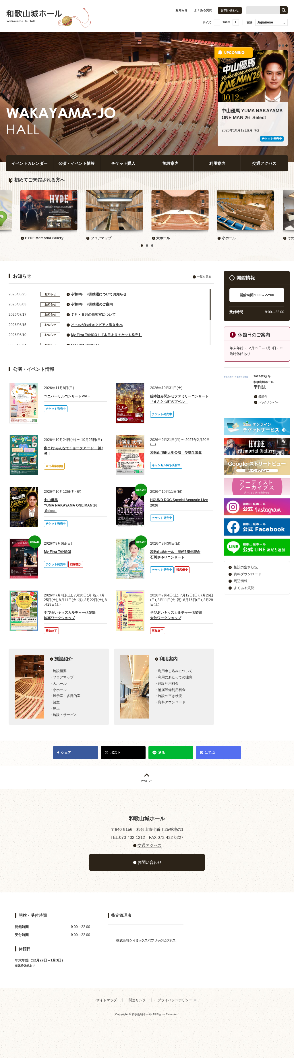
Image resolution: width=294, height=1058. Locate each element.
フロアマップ (101, 238)
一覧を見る (204, 276)
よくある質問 (203, 10)
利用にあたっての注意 (175, 677)
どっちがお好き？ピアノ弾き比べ (97, 325)
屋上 (56, 708)
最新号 (262, 396)
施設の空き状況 (170, 696)
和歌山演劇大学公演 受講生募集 (176, 453)
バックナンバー (268, 402)
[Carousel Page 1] (279, 45)
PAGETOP (147, 777)
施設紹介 (63, 658)
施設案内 (171, 163)
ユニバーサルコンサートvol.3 (67, 396)
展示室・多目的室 (66, 696)
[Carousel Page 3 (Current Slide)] (286, 45)
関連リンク (137, 1000)
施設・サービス (65, 715)
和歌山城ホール (69, 16)
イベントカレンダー (29, 163)
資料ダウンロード (171, 702)
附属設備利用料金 (171, 690)
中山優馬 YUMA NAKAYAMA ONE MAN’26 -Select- (72, 505)
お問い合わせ (230, 10)
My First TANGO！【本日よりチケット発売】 (106, 335)
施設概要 (60, 671)
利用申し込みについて (175, 671)
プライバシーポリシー (175, 1000)
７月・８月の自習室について (93, 315)
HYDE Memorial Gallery (44, 238)
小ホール (229, 238)
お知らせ (181, 10)
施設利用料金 (168, 684)
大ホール (163, 238)
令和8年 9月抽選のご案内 (92, 304)
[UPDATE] (130, 507)
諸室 (56, 702)
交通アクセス (264, 163)
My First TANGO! (57, 552)
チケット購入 (123, 163)
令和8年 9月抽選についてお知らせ (99, 294)
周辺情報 (240, 581)
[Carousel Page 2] (283, 45)
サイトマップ (106, 1000)
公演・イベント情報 (77, 163)
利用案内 (217, 163)
